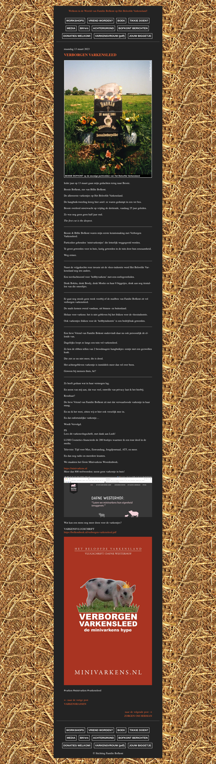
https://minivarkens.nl (75, 468)
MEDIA (71, 28)
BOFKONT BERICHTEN (133, 28)
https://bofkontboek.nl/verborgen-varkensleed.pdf (90, 532)
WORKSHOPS (75, 20)
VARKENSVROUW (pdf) (110, 35)
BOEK (121, 20)
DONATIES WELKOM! (77, 35)
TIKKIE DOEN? (139, 20)
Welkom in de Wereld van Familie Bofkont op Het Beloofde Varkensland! (108, 11)
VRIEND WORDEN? (100, 20)
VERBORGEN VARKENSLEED (90, 54)
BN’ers (84, 28)
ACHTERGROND (103, 28)
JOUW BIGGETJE (140, 35)
